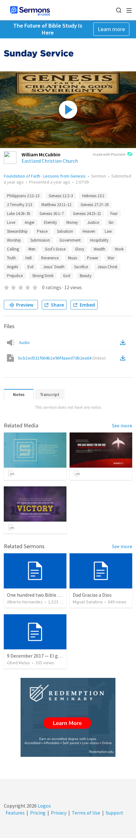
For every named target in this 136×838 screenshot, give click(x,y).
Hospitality (99, 240)
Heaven (89, 231)
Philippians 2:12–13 (23, 195)
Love (11, 222)
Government (70, 240)
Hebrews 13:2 (93, 195)
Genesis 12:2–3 (61, 195)
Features (15, 812)
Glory (79, 249)
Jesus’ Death (54, 267)
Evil (31, 267)
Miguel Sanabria (87, 602)
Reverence (50, 258)
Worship (14, 240)
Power (92, 258)
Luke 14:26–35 (18, 213)
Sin (111, 222)
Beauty (85, 275)
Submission (40, 240)
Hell (28, 258)
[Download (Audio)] (124, 342)
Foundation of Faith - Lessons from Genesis (45, 176)
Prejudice (15, 275)
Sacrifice (81, 267)
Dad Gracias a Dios (92, 595)
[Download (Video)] (124, 358)
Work (119, 249)
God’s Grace (55, 249)
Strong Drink (42, 275)
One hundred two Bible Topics (39, 595)
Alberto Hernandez (25, 602)
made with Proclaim (109, 154)
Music (72, 258)
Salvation (65, 231)
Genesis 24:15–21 (87, 213)
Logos (44, 805)
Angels (12, 267)
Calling (13, 249)
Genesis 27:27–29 (94, 204)
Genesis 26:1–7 (52, 213)
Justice (93, 222)
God (66, 275)
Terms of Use (86, 812)
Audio (24, 342)
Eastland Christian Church (50, 161)
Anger (29, 222)
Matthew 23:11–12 (56, 204)
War (111, 258)
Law (108, 231)
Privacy (58, 812)
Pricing (38, 812)
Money (72, 222)
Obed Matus (18, 663)
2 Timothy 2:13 (19, 204)
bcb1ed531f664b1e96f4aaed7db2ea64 (62, 358)
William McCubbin (41, 154)
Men (31, 249)
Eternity (50, 222)
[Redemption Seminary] (68, 717)
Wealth (99, 249)
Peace (42, 231)
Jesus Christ (107, 267)
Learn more (111, 29)
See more (122, 425)
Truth (11, 258)
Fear (114, 213)
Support (114, 812)
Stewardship (17, 231)
